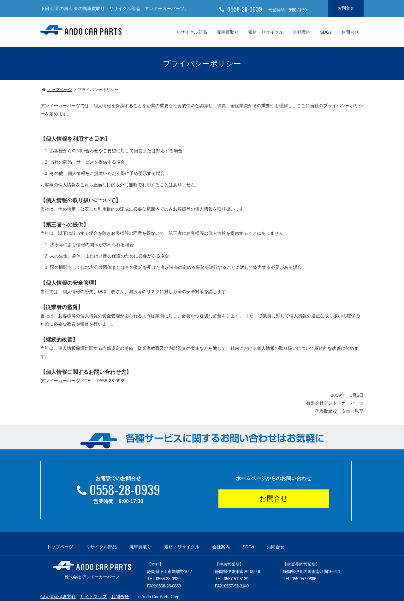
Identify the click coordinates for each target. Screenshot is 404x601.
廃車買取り (228, 32)
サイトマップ (93, 596)
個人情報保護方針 (58, 596)
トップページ (59, 89)
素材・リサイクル (265, 32)
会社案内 (302, 32)
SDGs (326, 32)
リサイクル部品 (191, 32)
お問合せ (346, 8)
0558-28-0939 (125, 489)
